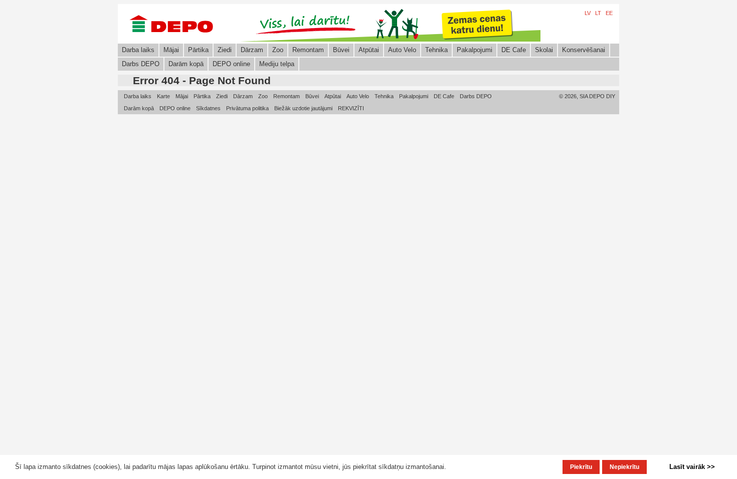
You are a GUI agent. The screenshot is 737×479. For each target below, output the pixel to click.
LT (598, 13)
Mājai (171, 50)
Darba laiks (138, 50)
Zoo (277, 50)
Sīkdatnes (208, 108)
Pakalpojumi (474, 50)
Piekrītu (581, 466)
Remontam (308, 50)
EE (609, 13)
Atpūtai (368, 50)
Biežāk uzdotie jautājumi (303, 108)
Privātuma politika (247, 108)
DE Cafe (513, 50)
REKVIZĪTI (351, 108)
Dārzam (252, 50)
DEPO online (231, 64)
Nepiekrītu (624, 466)
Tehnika (436, 50)
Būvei (341, 50)
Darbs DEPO (140, 64)
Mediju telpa (276, 64)
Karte (163, 96)
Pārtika (198, 50)
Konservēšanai (583, 50)
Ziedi (225, 50)
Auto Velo (402, 50)
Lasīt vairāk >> (692, 466)
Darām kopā (186, 64)
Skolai (544, 50)
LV (588, 13)
